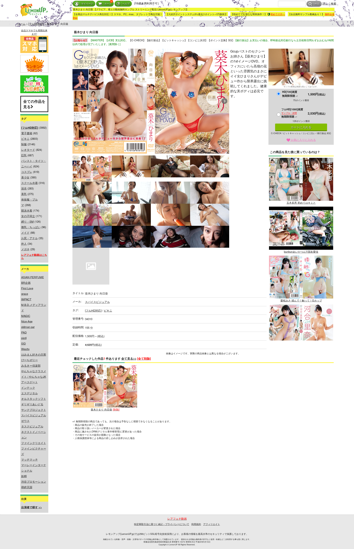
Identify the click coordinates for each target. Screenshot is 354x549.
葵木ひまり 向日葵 (101, 409)
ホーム (21, 24)
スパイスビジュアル (33, 415)
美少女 (25, 177)
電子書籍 (26, 133)
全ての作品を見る (34, 104)
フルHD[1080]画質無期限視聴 (292, 112)
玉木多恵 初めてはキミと (301, 202)
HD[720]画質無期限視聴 (290, 93)
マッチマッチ (29, 459)
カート (108, 3)
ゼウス (25, 421)
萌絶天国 (26, 487)
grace (24, 294)
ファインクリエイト (33, 443)
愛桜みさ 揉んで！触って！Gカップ (301, 300)
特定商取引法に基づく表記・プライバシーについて (161, 524)
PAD (24, 332)
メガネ (25, 249)
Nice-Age (26, 321)
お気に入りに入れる (303, 140)
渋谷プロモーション (33, 481)
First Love (27, 288)
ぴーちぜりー (29, 360)
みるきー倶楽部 (31, 365)
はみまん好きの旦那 (33, 354)
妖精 (24, 476)
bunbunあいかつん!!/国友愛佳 (301, 251)
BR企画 (26, 283)
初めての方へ (277, 14)
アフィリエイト (211, 524)
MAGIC (25, 316)
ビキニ (25, 139)
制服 (24, 144)
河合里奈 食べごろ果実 (301, 349)
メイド (25, 232)
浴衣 (24, 188)
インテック (28, 388)
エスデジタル (29, 393)
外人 (24, 243)
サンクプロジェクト (33, 410)
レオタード (28, 150)
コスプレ (26, 172)
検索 (317, 4)
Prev (77, 101)
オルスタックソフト (33, 399)
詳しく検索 (329, 3)
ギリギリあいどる (32, 404)
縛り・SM (27, 221)
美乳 (24, 194)
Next (224, 101)
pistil (24, 338)
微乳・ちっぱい (31, 227)
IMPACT (26, 299)
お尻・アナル (29, 238)
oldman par (28, 327)
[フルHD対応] (36, 24)
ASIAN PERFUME (32, 277)
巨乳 (24, 155)
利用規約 (196, 524)
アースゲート (29, 382)
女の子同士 (28, 216)
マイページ (87, 3)
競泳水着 (26, 210)
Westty (25, 349)
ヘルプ (126, 3)
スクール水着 (29, 183)
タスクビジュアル (32, 426)
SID (23, 343)
